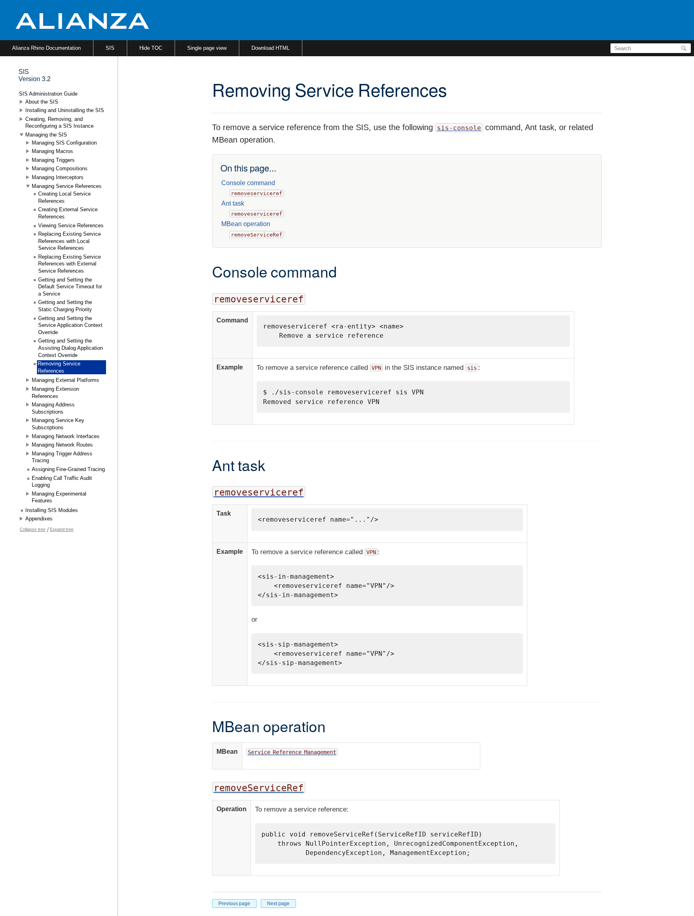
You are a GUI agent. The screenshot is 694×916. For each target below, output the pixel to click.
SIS (110, 48)
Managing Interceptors (58, 177)
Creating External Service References (68, 213)
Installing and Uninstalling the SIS (64, 110)
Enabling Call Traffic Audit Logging (62, 481)
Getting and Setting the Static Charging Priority (65, 305)
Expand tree (61, 529)
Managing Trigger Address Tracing (62, 457)
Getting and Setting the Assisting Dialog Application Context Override (70, 348)
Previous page (234, 903)
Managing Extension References (55, 392)
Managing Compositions (60, 168)
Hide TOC (150, 48)
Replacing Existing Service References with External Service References (69, 264)
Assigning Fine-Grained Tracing (68, 469)
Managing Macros (52, 151)
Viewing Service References (71, 225)
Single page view (207, 48)
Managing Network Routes (62, 445)
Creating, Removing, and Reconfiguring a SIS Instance (59, 122)
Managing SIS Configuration (64, 143)
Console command (248, 183)
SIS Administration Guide (48, 94)
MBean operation (245, 223)
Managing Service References (67, 186)
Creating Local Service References (64, 197)
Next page (278, 903)
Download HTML (270, 48)
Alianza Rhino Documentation (46, 48)
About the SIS (41, 102)
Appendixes (39, 519)
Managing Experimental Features (59, 497)
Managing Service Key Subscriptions (58, 423)
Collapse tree (32, 529)
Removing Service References (59, 367)
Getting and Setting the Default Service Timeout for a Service (70, 287)
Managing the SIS (46, 135)
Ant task (232, 203)
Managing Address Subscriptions (53, 408)
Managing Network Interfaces (66, 436)
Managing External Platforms (65, 380)
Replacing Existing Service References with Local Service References (69, 241)
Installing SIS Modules (51, 510)
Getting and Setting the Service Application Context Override (70, 325)
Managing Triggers (53, 160)
